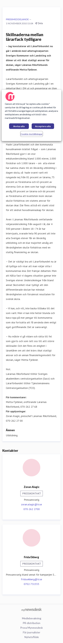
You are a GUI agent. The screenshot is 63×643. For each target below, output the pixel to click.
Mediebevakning (31, 618)
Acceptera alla (43, 126)
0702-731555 (31, 584)
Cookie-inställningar (32, 134)
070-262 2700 (31, 509)
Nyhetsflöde (31, 637)
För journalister (31, 632)
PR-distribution (31, 623)
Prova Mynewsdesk (31, 627)
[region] (32, 115)
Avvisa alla (19, 126)
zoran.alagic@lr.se (31, 504)
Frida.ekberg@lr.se (31, 579)
